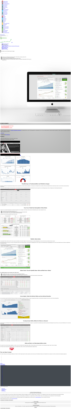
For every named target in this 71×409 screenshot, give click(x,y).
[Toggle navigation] (0, 387)
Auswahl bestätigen (3, 408)
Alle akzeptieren (8, 408)
